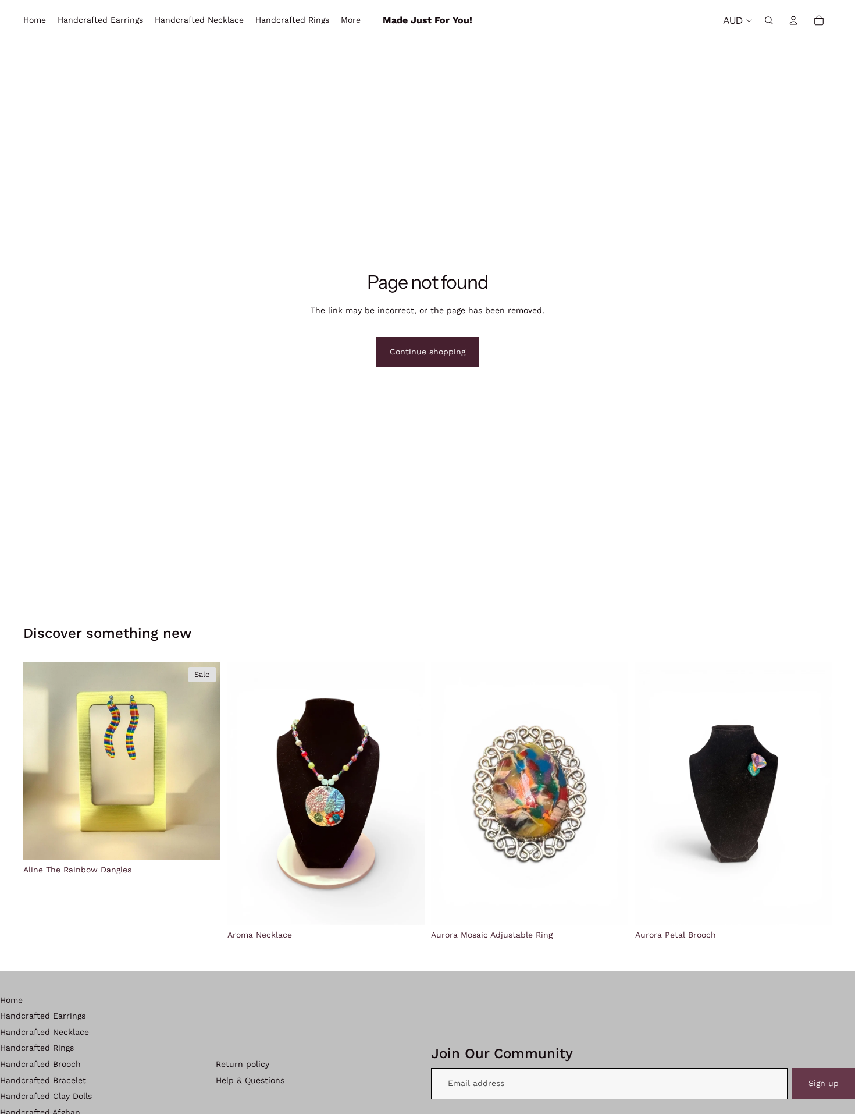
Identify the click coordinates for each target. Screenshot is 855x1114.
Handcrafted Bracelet (43, 1080)
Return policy (242, 1064)
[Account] (793, 20)
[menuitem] (350, 20)
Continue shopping (427, 351)
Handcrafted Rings (37, 1047)
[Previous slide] (40, 761)
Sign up (823, 1083)
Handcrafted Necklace (44, 1032)
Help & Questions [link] (250, 1080)
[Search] (769, 20)
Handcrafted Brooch (40, 1064)
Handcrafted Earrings (43, 1015)
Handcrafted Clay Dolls (46, 1096)
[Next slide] (203, 761)
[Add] (202, 841)
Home (11, 1000)
